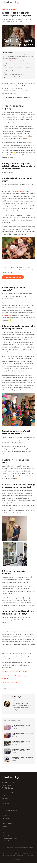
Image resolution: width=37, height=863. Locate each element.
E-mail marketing (6, 813)
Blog (3, 806)
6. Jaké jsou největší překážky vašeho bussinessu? (18, 67)
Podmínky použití (8, 847)
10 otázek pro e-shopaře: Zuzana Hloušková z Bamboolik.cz (21, 750)
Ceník (3, 795)
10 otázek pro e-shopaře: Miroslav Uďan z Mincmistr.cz (21, 742)
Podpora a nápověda (7, 792)
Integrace (4, 826)
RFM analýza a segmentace (9, 833)
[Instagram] (9, 788)
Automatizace (6, 815)
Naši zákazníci (5, 798)
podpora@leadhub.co (8, 782)
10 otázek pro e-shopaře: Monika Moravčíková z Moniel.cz (21, 726)
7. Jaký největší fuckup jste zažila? (14, 69)
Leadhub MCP (6, 841)
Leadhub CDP (5, 835)
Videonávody (5, 803)
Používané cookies (18, 851)
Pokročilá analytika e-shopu (9, 838)
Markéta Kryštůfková (8, 19)
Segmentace (5, 818)
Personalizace (5, 820)
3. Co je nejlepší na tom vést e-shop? (15, 60)
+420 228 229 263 (7, 785)
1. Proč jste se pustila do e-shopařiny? (15, 54)
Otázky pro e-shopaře (9, 9)
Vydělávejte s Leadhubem (10, 682)
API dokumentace (7, 823)
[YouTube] (12, 788)
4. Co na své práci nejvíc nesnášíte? (14, 62)
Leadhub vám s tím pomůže (12, 277)
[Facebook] (2, 788)
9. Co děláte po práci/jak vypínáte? (14, 74)
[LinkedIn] (6, 788)
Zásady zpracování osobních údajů (24, 847)
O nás (3, 800)
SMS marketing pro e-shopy (10, 810)
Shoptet (4, 828)
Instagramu (19, 191)
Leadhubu (6, 658)
